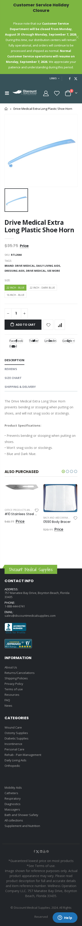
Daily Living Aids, (49, 265)
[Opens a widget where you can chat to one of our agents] (64, 918)
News (8, 705)
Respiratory (13, 798)
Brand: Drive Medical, (20, 265)
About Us (11, 667)
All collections (14, 820)
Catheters (11, 793)
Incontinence (13, 744)
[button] (63, 471)
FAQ (7, 700)
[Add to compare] (60, 325)
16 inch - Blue (15, 295)
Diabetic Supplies (16, 738)
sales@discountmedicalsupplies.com (30, 616)
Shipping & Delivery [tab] (20, 387)
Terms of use (14, 689)
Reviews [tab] (11, 369)
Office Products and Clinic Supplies (28, 510)
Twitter (33, 341)
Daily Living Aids (15, 760)
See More (53, 270)
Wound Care (13, 727)
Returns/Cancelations (20, 673)
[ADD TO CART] (31, 491)
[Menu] (7, 93)
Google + (68, 341)
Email (13, 346)
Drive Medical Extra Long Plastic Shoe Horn (39, 226)
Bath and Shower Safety (21, 815)
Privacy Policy (14, 684)
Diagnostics (12, 804)
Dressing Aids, (15, 270)
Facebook (16, 341)
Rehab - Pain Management (23, 755)
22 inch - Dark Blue (42, 287)
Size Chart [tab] (13, 378)
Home (6, 109)
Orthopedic (12, 766)
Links (53, 78)
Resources (12, 695)
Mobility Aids (13, 787)
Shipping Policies (16, 678)
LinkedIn (50, 341)
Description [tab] (14, 360)
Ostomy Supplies (16, 733)
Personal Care (14, 749)
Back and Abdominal (56, 517)
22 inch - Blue (15, 287)
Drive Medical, (36, 270)
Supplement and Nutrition (22, 826)
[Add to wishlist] (48, 325)
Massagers (12, 809)
